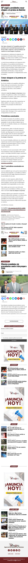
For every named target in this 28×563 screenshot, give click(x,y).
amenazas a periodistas (7, 163)
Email (2, 333)
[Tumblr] (21, 39)
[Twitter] (5, 39)
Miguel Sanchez (9, 272)
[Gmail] (23, 39)
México (3, 57)
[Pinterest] (18, 39)
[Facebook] (2, 39)
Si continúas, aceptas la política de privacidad (12, 338)
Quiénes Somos (10, 554)
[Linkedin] (16, 39)
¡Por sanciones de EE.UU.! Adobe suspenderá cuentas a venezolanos (13, 209)
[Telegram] (13, 39)
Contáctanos (17, 554)
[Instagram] (8, 39)
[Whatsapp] (10, 39)
